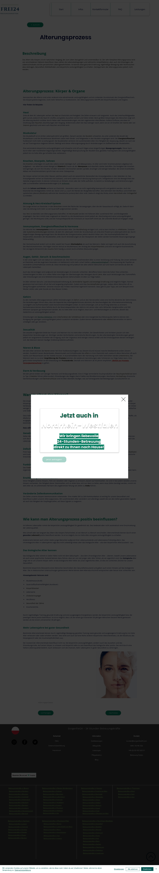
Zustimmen (147, 869)
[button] (123, 399)
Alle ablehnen (133, 869)
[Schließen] (156, 869)
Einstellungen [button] (119, 869)
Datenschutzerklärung (23, 870)
